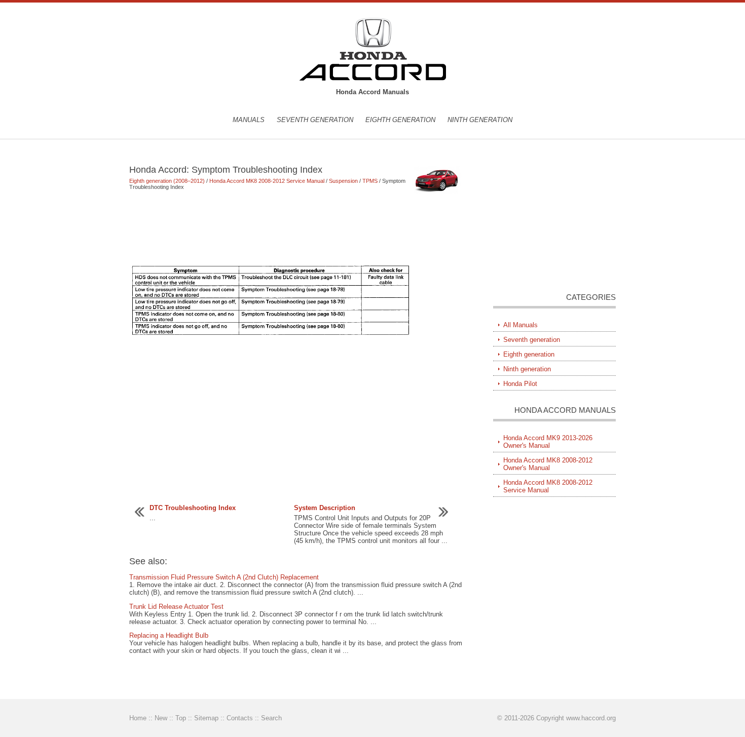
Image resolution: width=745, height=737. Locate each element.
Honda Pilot (520, 383)
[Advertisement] (296, 227)
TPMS (370, 181)
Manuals (249, 120)
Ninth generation (480, 120)
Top (180, 718)
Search (271, 718)
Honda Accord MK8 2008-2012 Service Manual (266, 181)
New (161, 718)
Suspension (343, 181)
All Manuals (520, 325)
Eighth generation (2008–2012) (167, 181)
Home (137, 718)
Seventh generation (315, 120)
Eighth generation (400, 120)
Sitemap (206, 718)
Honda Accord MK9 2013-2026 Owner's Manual (547, 441)
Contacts (240, 718)
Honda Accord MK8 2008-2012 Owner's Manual (547, 464)
